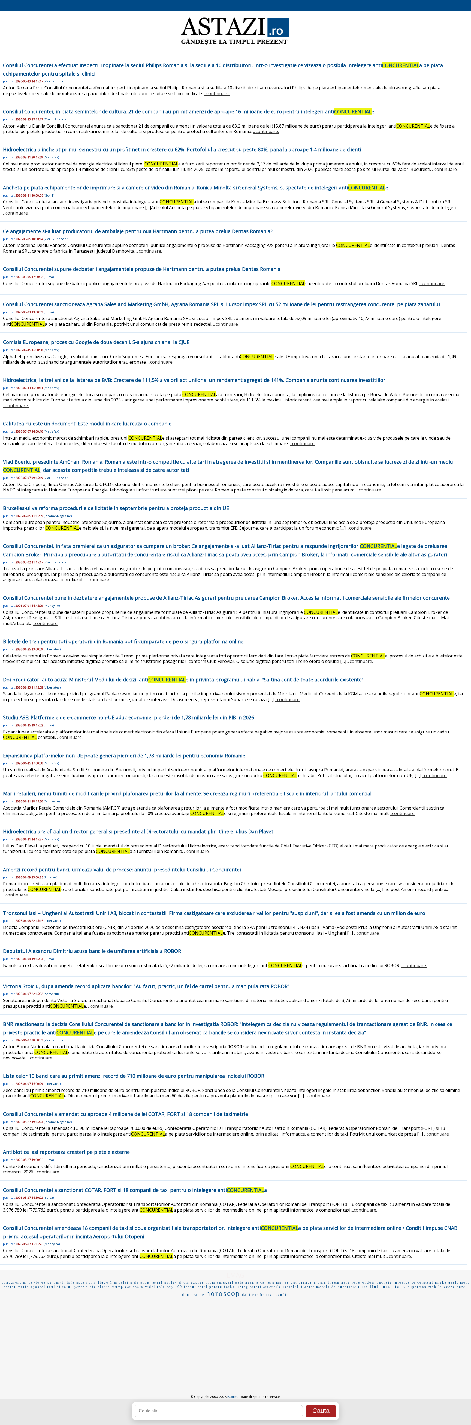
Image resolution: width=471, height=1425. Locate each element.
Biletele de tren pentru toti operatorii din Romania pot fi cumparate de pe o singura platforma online (123, 641)
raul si (54, 1287)
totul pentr (73, 1287)
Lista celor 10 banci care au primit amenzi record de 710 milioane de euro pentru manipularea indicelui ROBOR (133, 1076)
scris (91, 1282)
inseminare (339, 1282)
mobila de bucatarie (336, 1287)
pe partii (56, 1282)
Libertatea (52, 649)
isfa (71, 1282)
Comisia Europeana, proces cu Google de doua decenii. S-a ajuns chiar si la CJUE (96, 342)
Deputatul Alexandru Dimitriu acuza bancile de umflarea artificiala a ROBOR (92, 951)
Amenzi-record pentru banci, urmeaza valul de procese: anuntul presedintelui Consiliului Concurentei (122, 869)
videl (150, 1287)
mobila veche (441, 1287)
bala (322, 1282)
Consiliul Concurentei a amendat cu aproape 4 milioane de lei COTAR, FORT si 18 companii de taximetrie (125, 1114)
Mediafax (51, 157)
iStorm (232, 1396)
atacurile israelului (283, 1287)
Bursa (49, 277)
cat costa (134, 1287)
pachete (384, 1282)
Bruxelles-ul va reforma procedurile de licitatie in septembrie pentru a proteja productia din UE (116, 508)
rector (10, 1287)
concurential (14, 1282)
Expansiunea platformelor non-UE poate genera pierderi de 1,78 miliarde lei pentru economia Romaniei (125, 755)
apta (80, 1282)
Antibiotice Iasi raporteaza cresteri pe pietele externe (66, 1152)
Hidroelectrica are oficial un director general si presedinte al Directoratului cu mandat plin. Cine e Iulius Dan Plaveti (139, 831)
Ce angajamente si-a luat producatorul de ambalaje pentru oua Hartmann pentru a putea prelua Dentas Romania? (138, 231)
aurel (462, 1287)
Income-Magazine (58, 516)
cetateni (425, 1282)
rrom (210, 1282)
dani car (250, 1295)
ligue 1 (105, 1282)
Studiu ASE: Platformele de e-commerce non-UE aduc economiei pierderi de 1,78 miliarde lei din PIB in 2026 (128, 717)
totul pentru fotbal (217, 1287)
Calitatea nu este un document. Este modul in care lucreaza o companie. (88, 423)
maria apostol (32, 1287)
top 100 (174, 1287)
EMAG (235, 1274)
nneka (441, 1282)
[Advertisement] (235, 1340)
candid (282, 1295)
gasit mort (458, 1282)
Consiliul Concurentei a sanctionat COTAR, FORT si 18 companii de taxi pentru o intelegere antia (135, 1190)
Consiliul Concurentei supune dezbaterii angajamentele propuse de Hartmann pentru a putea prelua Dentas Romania (141, 269)
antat (309, 1287)
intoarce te (405, 1282)
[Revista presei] (234, 44)
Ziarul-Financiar (56, 81)
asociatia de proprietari (138, 1282)
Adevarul (51, 994)
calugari (225, 1282)
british (267, 1295)
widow (368, 1282)
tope (356, 1282)
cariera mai (271, 1282)
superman (417, 1287)
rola (161, 1287)
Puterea (50, 877)
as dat (291, 1282)
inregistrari (250, 1287)
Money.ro (52, 605)
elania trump (110, 1287)
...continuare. (217, 93)
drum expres (191, 1282)
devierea (37, 1282)
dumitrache (193, 1295)
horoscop (223, 1293)
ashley (170, 1282)
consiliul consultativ (382, 1287)
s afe (91, 1287)
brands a (307, 1282)
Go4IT (49, 195)
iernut (190, 1287)
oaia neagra (247, 1282)
